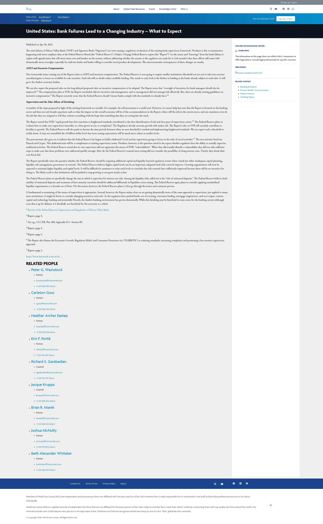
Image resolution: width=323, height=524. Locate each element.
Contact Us (75, 483)
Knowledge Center (168, 9)
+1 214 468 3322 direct (45, 401)
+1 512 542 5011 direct (45, 355)
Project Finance (247, 93)
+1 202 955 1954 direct (45, 332)
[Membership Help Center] (296, 9)
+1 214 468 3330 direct (45, 309)
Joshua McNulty (44, 430)
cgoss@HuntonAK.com (46, 303)
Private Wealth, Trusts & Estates (254, 90)
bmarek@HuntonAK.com (47, 418)
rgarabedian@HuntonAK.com (49, 372)
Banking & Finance (248, 87)
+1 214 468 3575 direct (45, 470)
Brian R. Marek (42, 407)
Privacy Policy (109, 483)
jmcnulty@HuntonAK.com (48, 441)
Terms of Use (92, 483)
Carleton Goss (42, 292)
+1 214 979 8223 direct (45, 447)
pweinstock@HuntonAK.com (49, 280)
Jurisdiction (44, 17)
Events (152, 9)
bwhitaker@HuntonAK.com (48, 464)
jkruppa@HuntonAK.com (47, 395)
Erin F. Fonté (41, 338)
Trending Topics (247, 97)
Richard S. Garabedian (48, 361)
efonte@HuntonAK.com (47, 349)
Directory (45, 20)
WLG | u (184, 9)
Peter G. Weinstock (47, 269)
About (116, 9)
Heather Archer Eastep (49, 315)
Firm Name (63, 17)
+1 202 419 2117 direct (45, 378)
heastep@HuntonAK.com (47, 326)
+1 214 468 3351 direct (45, 424)
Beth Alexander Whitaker (51, 453)
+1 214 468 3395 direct (45, 286)
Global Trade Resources (134, 9)
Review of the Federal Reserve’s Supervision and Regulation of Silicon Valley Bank (68, 210)
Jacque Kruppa (43, 384)
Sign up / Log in (290, 2)
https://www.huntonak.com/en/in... (43, 256)
